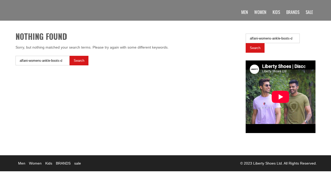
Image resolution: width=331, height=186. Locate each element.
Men (244, 12)
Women (260, 12)
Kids (276, 12)
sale (309, 12)
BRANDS (292, 12)
